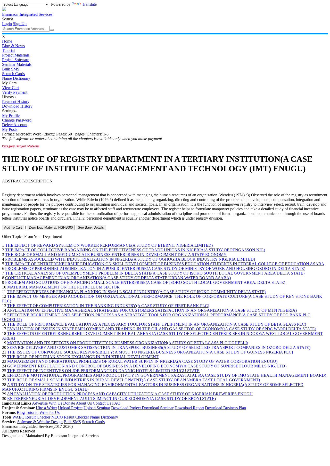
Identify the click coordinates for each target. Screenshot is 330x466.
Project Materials (15, 55)
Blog (21, 412)
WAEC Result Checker (31, 417)
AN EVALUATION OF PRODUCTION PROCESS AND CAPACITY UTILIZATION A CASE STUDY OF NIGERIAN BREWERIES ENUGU (130, 394)
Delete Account (14, 125)
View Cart (10, 87)
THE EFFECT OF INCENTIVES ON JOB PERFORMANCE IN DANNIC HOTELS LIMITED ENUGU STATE (103, 370)
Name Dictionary (16, 78)
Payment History (15, 101)
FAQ (116, 403)
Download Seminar (158, 408)
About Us (84, 403)
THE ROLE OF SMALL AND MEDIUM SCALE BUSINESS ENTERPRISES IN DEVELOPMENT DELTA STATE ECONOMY (116, 254)
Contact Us (102, 403)
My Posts (9, 129)
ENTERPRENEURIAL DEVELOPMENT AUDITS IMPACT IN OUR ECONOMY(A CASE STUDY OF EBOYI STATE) (111, 398)
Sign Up (20, 23)
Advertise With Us (47, 403)
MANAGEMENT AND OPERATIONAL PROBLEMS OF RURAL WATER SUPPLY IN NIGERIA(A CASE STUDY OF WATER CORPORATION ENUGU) (142, 361)
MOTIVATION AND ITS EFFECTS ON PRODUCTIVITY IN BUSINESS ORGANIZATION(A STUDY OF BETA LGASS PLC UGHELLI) (127, 343)
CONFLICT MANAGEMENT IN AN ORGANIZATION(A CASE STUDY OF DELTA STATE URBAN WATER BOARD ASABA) (118, 278)
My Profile (11, 115)
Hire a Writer (46, 408)
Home (7, 41)
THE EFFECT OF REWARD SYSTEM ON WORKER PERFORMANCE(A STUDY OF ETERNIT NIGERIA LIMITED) (109, 245)
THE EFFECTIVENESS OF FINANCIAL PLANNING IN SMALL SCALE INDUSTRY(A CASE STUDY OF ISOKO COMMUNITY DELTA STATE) (136, 292)
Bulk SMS (10, 69)
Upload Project (70, 408)
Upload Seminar (97, 408)
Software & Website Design (40, 422)
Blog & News (13, 46)
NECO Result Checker (70, 417)
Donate (69, 403)
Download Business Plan (225, 408)
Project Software (15, 60)
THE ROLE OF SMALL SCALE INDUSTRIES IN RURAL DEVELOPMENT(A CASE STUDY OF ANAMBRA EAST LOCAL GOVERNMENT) (133, 380)
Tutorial (8, 50)
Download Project (126, 408)
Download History (17, 106)
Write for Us (49, 412)
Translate (89, 4)
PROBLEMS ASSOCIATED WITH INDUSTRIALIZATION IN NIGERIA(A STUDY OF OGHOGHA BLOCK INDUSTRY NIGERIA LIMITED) (130, 259)
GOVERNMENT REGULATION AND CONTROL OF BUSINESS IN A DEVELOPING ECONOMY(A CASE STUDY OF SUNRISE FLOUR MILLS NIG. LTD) (146, 366)
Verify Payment (14, 92)
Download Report (189, 408)
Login (7, 23)
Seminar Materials (16, 64)
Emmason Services (27, 14)
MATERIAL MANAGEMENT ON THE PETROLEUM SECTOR (63, 287)
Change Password (16, 120)
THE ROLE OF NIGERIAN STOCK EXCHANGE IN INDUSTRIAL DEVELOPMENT (83, 357)
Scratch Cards (13, 73)
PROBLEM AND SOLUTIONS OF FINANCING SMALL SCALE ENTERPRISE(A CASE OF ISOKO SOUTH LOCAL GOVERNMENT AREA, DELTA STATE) (145, 282)
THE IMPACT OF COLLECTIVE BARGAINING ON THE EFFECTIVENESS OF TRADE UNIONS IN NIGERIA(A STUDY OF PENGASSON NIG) (135, 250)
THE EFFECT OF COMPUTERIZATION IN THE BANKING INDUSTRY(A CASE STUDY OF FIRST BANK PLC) (108, 305)
